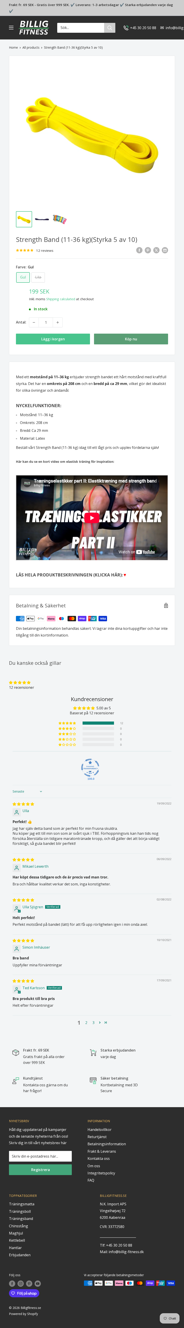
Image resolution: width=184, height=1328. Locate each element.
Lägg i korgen (53, 339)
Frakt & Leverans (102, 1151)
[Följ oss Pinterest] (29, 1283)
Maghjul (16, 1233)
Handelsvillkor (100, 1129)
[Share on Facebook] (139, 250)
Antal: (21, 322)
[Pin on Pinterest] (148, 250)
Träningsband (21, 1218)
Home (13, 47)
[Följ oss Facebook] (12, 1283)
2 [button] (86, 1022)
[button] (20, 682)
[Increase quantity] (57, 322)
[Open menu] (11, 27)
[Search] (109, 28)
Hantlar (15, 1247)
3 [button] (93, 1022)
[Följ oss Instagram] (21, 1283)
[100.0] (90, 768)
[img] (23, 804)
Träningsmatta (21, 1204)
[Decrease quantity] (34, 322)
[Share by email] (165, 250)
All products (30, 47)
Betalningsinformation (107, 1143)
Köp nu (131, 339)
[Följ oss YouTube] (38, 1283)
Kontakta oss (99, 1158)
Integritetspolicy (101, 1173)
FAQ (91, 1180)
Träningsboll (20, 1211)
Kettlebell (17, 1240)
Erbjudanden (20, 1254)
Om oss (94, 1165)
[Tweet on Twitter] (156, 250)
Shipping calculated (60, 299)
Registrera (40, 1169)
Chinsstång (18, 1226)
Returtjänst (97, 1136)
